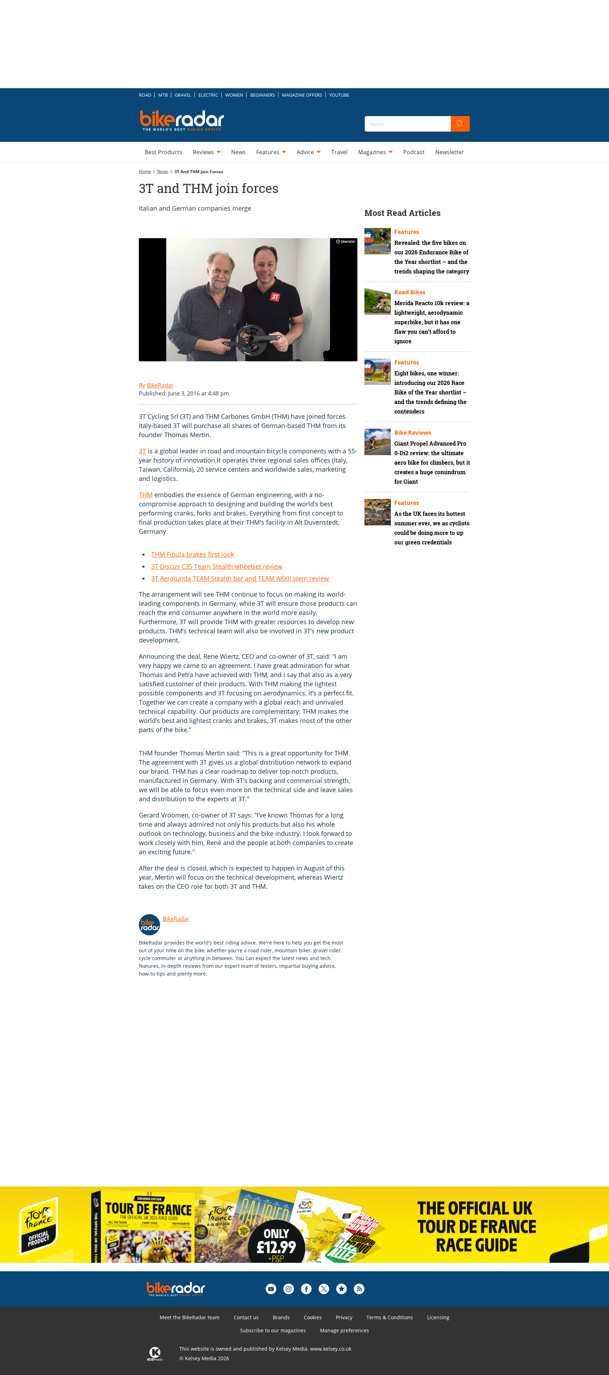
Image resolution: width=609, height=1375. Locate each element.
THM (146, 494)
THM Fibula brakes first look (192, 554)
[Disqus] (255, 1089)
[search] (460, 124)
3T (142, 451)
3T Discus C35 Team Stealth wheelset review (216, 566)
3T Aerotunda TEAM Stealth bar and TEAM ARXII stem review (240, 578)
